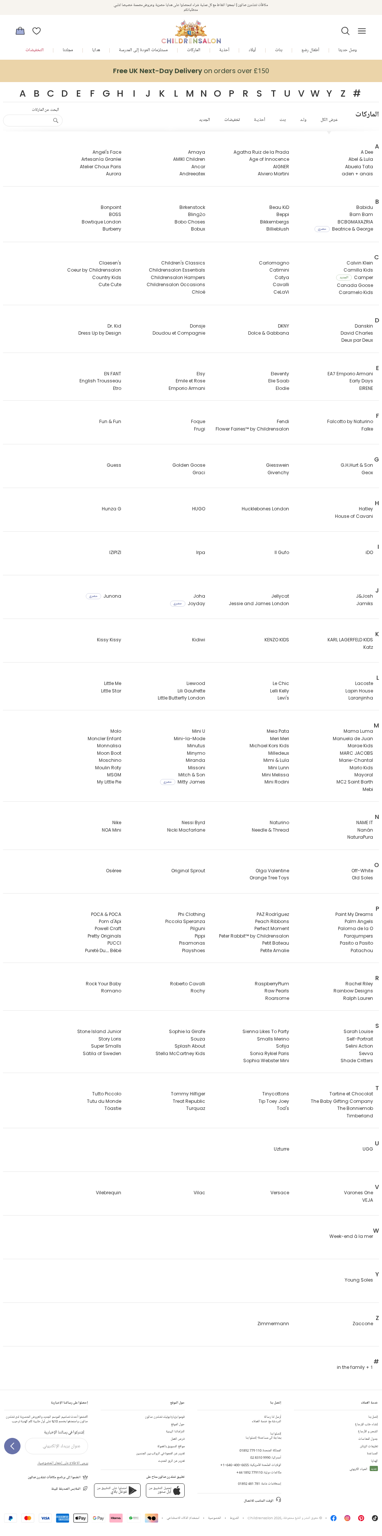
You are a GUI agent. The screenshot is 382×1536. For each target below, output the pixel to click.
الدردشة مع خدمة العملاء (266, 1419)
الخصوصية (214, 1517)
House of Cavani (354, 516)
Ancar (198, 166)
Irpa (200, 552)
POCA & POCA (106, 914)
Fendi (283, 421)
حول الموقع (178, 1424)
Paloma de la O (355, 928)
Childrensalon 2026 (264, 1517)
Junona (105, 596)
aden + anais (357, 174)
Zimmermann (273, 1323)
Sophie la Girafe (187, 1031)
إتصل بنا (373, 1416)
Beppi (282, 214)
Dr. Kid (114, 326)
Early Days (361, 381)
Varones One (358, 1192)
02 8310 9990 (260, 1457)
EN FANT (112, 373)
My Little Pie (109, 782)
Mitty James (184, 782)
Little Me (112, 683)
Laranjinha (360, 698)
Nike (116, 822)
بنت (282, 120)
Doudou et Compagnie (179, 333)
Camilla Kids (358, 270)
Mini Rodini (276, 782)
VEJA (367, 1200)
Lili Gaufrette (191, 691)
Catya (282, 277)
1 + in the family (355, 1367)
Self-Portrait (360, 1039)
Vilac (199, 1192)
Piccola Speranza (185, 921)
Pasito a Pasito (356, 943)
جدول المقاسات (368, 1438)
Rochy (198, 991)
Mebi (368, 789)
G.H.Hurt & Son (357, 465)
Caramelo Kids (356, 292)
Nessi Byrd (193, 822)
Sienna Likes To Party (265, 1031)
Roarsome (277, 998)
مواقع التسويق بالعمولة (171, 1446)
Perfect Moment (271, 928)
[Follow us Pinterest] (361, 1519)
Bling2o (196, 214)
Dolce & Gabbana (268, 333)
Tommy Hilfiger (188, 1094)
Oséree (113, 870)
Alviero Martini (273, 174)
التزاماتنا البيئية (175, 1431)
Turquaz (195, 1108)
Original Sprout (188, 870)
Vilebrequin (108, 1192)
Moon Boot (109, 753)
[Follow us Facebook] (333, 1519)
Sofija (282, 1046)
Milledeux (278, 753)
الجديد (204, 120)
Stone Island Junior (99, 1031)
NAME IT (364, 822)
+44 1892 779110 (249, 1472)
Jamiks (364, 603)
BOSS (115, 214)
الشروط (234, 1517)
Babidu (364, 207)
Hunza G (111, 509)
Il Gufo (282, 552)
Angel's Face (107, 152)
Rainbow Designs (353, 991)
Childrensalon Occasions (176, 284)
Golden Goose (188, 465)
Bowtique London (101, 222)
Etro (117, 388)
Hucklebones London (265, 509)
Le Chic (281, 683)
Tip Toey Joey (274, 1101)
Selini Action (359, 1046)
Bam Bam (361, 214)
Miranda (195, 760)
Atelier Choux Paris (100, 166)
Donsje (197, 326)
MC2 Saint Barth (354, 782)
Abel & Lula (360, 159)
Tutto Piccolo (106, 1094)
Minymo (196, 753)
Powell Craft (108, 928)
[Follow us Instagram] (347, 1519)
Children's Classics (183, 263)
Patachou (362, 950)
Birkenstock (192, 207)
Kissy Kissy (109, 639)
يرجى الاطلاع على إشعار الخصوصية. (62, 1462)
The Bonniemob (355, 1108)
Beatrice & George (345, 229)
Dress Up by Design (99, 333)
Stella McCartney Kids (180, 1053)
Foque (198, 421)
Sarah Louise (358, 1031)
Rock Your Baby (103, 983)
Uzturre (281, 1149)
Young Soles (359, 1280)
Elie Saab (278, 381)
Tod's (283, 1108)
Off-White (362, 870)
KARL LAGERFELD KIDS (350, 639)
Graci (198, 472)
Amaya (196, 152)
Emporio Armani (187, 388)
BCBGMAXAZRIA (355, 222)
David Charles (357, 333)
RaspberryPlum (272, 983)
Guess (114, 465)
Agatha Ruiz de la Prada (261, 152)
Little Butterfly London (181, 698)
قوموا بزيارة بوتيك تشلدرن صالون (165, 1416)
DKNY (283, 326)
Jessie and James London (259, 603)
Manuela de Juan (353, 738)
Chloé (198, 292)
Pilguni (197, 928)
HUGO (198, 509)
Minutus (196, 745)
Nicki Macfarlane (186, 830)
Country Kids (106, 277)
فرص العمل (178, 1438)
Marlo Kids (361, 767)
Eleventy (280, 373)
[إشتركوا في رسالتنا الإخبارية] (12, 1446)
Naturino (279, 822)
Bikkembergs (274, 222)
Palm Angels (359, 921)
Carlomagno (274, 263)
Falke (367, 429)
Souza (198, 1039)
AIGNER (281, 166)
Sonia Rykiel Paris (269, 1053)
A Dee (367, 152)
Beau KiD (279, 207)
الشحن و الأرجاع (368, 1431)
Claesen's (110, 263)
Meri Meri (279, 738)
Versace (279, 1192)
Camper (356, 277)
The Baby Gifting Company (342, 1101)
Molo (115, 731)
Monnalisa (109, 745)
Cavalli (281, 284)
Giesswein (277, 465)
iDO (369, 552)
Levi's (283, 698)
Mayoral (363, 775)
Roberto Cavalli (187, 983)
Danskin (364, 326)
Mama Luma (358, 731)
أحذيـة (259, 120)
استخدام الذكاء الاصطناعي (183, 1517)
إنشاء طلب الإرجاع (366, 1424)
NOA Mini (111, 830)
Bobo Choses (190, 222)
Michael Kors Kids (269, 745)
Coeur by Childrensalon (94, 270)
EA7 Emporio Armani (350, 373)
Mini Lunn (278, 767)
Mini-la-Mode (189, 738)
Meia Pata (278, 731)
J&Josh (364, 596)
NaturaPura (360, 837)
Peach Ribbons (272, 921)
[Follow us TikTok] (375, 1519)
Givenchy (278, 472)
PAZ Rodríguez (273, 914)
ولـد (303, 120)
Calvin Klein (360, 263)
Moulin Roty (108, 767)
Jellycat (280, 596)
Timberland (360, 1116)
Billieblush (277, 229)
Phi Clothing (191, 914)
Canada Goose (355, 285)
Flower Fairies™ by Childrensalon (252, 429)
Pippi (200, 936)
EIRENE (366, 388)
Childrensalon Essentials (177, 270)
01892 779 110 (250, 1450)
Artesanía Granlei (101, 159)
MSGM (114, 775)
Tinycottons (275, 1094)
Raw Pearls (276, 991)
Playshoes (193, 950)
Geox (367, 472)
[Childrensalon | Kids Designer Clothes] (191, 29)
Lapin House (359, 691)
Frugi (199, 429)
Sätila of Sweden (102, 1053)
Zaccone (363, 1323)
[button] (345, 31)
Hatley (366, 509)
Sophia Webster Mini (266, 1060)
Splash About (190, 1046)
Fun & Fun (110, 421)
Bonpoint (111, 207)
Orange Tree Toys (269, 878)
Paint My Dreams (354, 914)
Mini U (198, 731)
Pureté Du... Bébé (103, 950)
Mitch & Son (191, 775)
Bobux (198, 229)
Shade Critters (357, 1060)
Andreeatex (192, 174)
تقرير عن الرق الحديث (171, 1460)
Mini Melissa (275, 775)
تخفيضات (232, 120)
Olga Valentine (272, 870)
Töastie (112, 1108)
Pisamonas (192, 943)
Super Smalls (106, 1046)
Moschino (110, 760)
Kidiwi (198, 639)
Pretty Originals (104, 936)
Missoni (196, 767)
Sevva (366, 1053)
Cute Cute (109, 284)
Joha (199, 596)
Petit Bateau (275, 943)
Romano (111, 991)
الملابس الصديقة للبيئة (66, 1488)
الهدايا (374, 1460)
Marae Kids (360, 745)
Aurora (113, 174)
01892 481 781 (249, 1483)
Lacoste (364, 683)
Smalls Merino (273, 1039)
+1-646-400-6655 (234, 1465)
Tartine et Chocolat (351, 1094)
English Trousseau (100, 381)
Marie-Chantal (356, 760)
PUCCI (114, 943)
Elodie (282, 388)
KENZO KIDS (276, 639)
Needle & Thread (270, 830)
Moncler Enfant (104, 738)
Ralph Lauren (358, 998)
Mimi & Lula (276, 760)
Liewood (196, 683)
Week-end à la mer (351, 1236)
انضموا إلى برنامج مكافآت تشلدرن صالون (54, 1477)
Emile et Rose (190, 381)
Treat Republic (189, 1101)
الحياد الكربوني (363, 1469)
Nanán (365, 830)
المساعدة (372, 1453)
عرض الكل (329, 120)
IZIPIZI (115, 552)
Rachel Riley (359, 983)
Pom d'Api (110, 921)
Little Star (111, 691)
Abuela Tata (359, 166)
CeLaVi (281, 292)
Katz (368, 647)
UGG (368, 1149)
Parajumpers (358, 936)
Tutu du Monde (104, 1101)
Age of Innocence (269, 159)
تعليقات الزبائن (369, 1446)
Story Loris (109, 1039)
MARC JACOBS (356, 753)
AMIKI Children (189, 159)
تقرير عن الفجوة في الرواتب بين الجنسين (160, 1453)
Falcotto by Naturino (350, 421)
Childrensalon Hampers (178, 277)
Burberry (112, 229)
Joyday (189, 603)
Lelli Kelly (279, 691)
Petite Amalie (274, 950)
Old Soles (362, 878)
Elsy (201, 373)
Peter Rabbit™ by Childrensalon (254, 936)
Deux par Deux (357, 340)
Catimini (279, 270)
